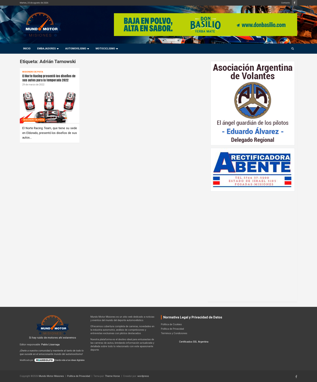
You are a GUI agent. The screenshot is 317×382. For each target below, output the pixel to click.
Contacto (285, 2)
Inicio (27, 48)
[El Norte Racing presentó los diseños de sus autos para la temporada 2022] (50, 106)
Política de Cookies (171, 324)
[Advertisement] (252, 244)
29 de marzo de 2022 (33, 84)
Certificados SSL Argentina (193, 341)
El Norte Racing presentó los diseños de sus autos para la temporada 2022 (48, 78)
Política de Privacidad (172, 328)
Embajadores (46, 48)
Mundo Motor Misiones (51, 376)
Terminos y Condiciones (174, 333)
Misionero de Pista (32, 72)
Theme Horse (112, 376)
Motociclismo (105, 48)
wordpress (143, 376)
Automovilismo (75, 48)
